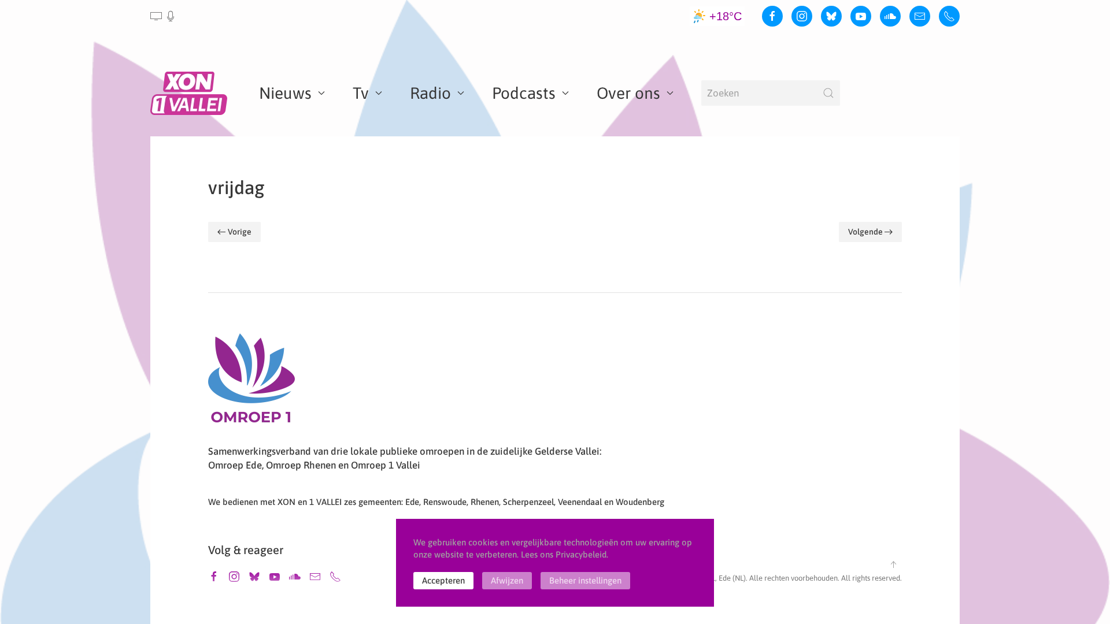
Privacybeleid (581, 554)
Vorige (239, 231)
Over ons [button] (628, 93)
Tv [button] (361, 93)
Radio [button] (430, 93)
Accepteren (443, 580)
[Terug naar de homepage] (190, 93)
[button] (163, 16)
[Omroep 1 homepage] (251, 382)
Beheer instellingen (585, 580)
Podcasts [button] (524, 93)
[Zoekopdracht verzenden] (828, 93)
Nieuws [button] (285, 93)
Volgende (865, 231)
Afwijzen (507, 580)
